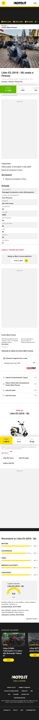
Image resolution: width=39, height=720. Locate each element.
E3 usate (30, 22)
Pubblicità (24, 691)
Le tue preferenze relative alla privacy (13, 719)
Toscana (4, 82)
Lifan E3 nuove (11, 395)
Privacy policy (11, 687)
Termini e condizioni (24, 687)
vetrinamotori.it (31, 710)
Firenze (11, 82)
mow (22, 710)
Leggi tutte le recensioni (32, 618)
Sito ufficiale (5, 344)
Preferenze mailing (19, 698)
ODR (31, 691)
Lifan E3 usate (10, 390)
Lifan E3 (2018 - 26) (19, 413)
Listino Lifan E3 (8, 463)
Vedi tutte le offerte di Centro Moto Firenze (17, 351)
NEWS (5, 645)
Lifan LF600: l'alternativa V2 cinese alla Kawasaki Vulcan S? (12, 652)
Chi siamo (15, 694)
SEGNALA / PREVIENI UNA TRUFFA (13, 250)
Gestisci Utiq (25, 694)
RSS (9, 694)
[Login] (4, 3)
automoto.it (6, 710)
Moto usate (7, 22)
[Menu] (36, 3)
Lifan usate (19, 22)
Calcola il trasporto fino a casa (16, 358)
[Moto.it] (20, 3)
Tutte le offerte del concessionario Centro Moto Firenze (17, 384)
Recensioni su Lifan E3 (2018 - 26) (19, 538)
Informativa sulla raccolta (9, 716)
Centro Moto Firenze (9, 335)
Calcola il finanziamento (14, 377)
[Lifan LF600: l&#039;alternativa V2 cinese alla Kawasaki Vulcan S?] (13, 639)
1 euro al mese (18, 260)
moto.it (15, 710)
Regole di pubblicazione (11, 691)
